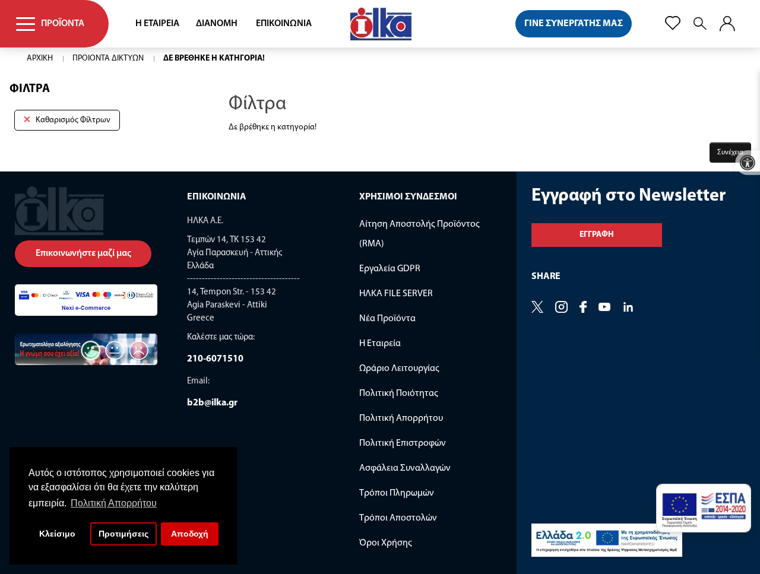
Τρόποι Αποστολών (398, 518)
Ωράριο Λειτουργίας (399, 368)
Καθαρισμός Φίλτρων (73, 120)
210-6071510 (215, 359)
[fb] (583, 308)
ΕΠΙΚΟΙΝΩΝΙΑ (284, 23)
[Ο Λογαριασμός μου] (727, 23)
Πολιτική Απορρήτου (401, 418)
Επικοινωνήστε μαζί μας (83, 253)
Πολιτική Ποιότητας (398, 393)
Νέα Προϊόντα (387, 319)
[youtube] (604, 308)
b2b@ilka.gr (212, 403)
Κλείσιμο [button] (57, 533)
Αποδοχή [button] (189, 533)
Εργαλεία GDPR (389, 269)
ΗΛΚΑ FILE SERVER (396, 294)
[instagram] (628, 308)
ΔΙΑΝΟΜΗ (217, 23)
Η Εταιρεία (380, 343)
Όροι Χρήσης (385, 543)
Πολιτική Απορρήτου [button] (114, 503)
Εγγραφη (597, 234)
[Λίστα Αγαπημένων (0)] (672, 23)
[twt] (537, 308)
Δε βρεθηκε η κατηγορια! (214, 58)
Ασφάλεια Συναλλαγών (405, 468)
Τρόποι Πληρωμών (396, 493)
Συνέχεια (730, 152)
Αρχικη (40, 58)
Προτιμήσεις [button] (123, 533)
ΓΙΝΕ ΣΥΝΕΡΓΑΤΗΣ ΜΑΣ (573, 23)
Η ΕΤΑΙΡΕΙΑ (157, 23)
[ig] (561, 308)
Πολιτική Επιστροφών (402, 443)
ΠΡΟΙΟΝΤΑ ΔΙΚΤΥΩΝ (108, 58)
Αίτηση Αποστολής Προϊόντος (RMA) (419, 234)
